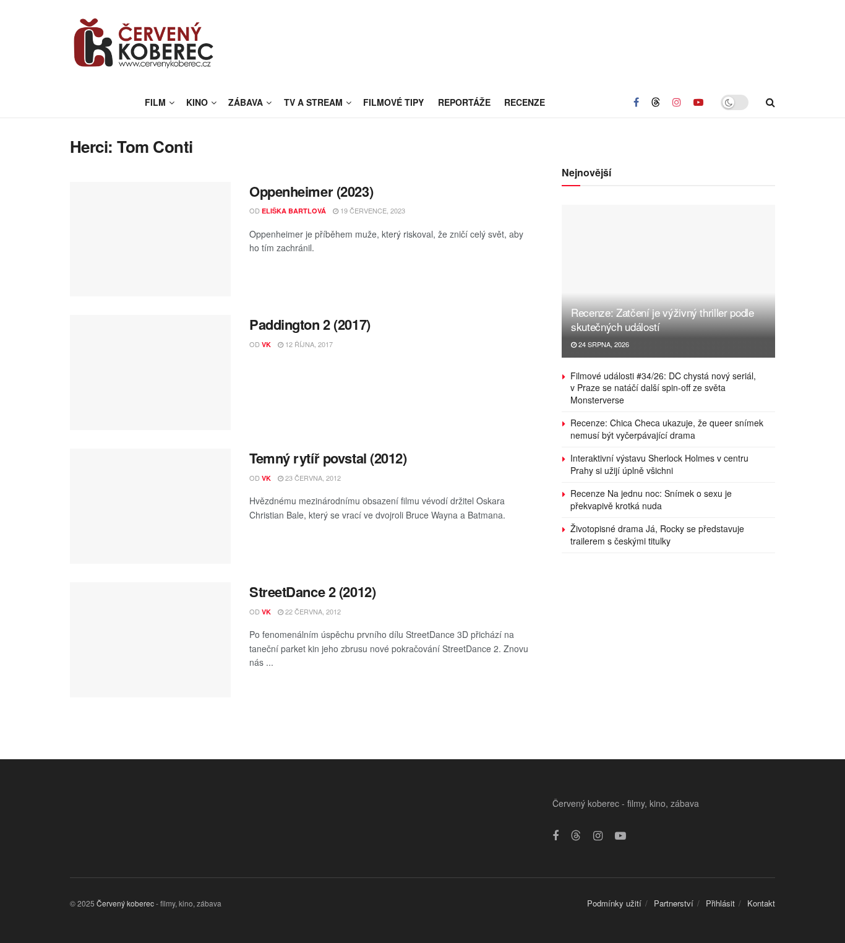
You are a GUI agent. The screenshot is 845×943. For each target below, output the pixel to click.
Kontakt (761, 903)
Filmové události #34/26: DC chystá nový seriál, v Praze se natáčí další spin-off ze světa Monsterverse (663, 387)
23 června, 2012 (312, 478)
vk (266, 344)
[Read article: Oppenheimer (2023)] (150, 239)
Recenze (524, 102)
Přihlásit (720, 903)
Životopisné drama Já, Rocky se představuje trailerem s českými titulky (657, 534)
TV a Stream (313, 102)
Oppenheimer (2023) (311, 191)
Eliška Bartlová (294, 210)
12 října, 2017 (308, 344)
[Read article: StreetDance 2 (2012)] (150, 639)
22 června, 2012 (312, 611)
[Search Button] (770, 102)
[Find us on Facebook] (636, 102)
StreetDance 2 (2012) (312, 591)
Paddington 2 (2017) (310, 324)
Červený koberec (125, 903)
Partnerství (673, 903)
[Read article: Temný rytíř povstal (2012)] (150, 506)
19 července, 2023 (371, 210)
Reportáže (464, 102)
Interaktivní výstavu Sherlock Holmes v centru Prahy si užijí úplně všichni (659, 464)
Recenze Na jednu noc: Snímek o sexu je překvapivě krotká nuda (651, 499)
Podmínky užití (614, 903)
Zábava (245, 102)
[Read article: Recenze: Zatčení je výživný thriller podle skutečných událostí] (668, 281)
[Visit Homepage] (144, 43)
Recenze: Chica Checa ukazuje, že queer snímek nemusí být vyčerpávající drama (666, 428)
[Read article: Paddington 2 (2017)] (150, 372)
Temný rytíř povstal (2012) (328, 458)
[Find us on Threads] (655, 102)
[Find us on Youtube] (698, 102)
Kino (197, 102)
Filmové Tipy (393, 102)
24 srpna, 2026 (603, 344)
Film (155, 102)
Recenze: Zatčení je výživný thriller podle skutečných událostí (662, 319)
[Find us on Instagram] (676, 102)
